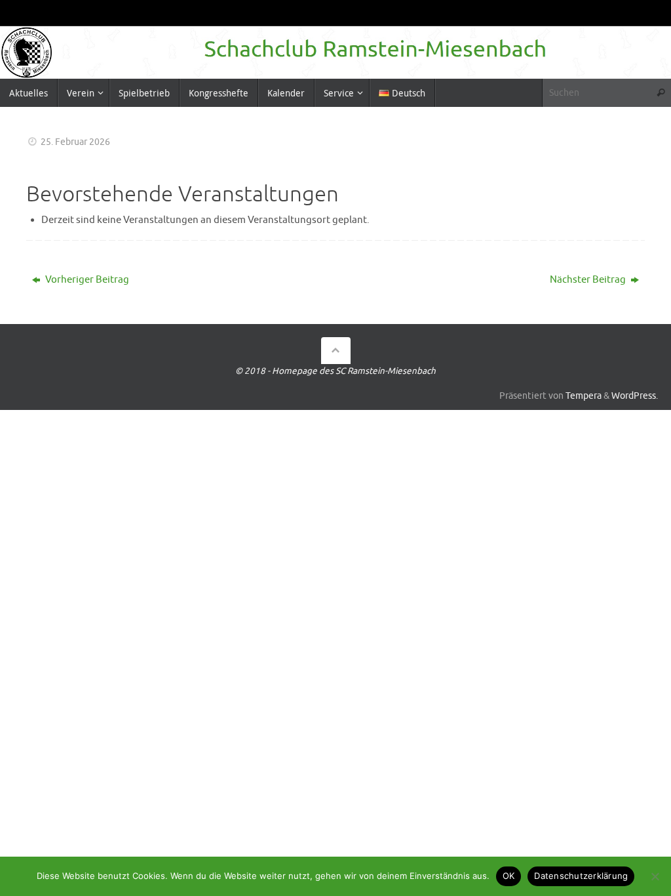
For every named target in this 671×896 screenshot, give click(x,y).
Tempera (584, 395)
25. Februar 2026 (75, 142)
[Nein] (654, 876)
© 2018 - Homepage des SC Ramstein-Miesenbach (335, 371)
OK (509, 875)
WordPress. (634, 395)
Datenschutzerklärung (581, 875)
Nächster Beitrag (589, 280)
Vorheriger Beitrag (86, 280)
